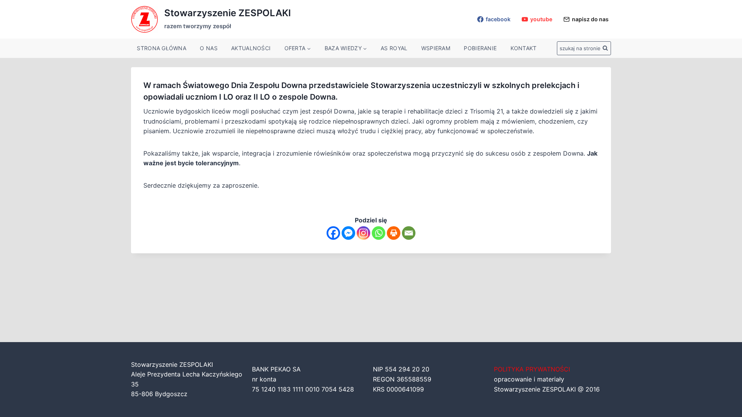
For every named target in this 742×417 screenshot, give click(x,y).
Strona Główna (161, 48)
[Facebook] (333, 233)
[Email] (408, 233)
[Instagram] (363, 233)
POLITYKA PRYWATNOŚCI (532, 369)
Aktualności (251, 48)
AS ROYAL (394, 48)
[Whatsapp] (378, 233)
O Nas (208, 48)
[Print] (393, 233)
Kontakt (524, 48)
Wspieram (435, 48)
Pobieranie (480, 48)
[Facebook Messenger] (348, 233)
